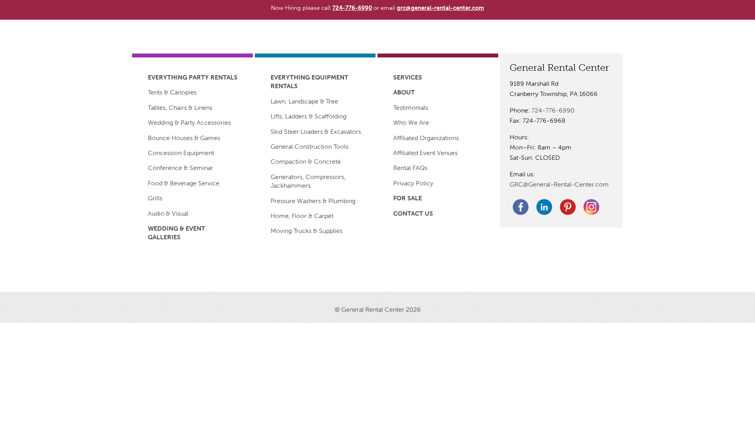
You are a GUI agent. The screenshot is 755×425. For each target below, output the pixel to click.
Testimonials (410, 107)
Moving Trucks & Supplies (307, 231)
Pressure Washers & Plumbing (313, 201)
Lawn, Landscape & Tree (304, 101)
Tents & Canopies (172, 92)
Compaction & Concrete (306, 161)
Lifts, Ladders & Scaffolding (308, 116)
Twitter (591, 207)
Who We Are (411, 122)
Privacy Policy (413, 183)
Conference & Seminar (180, 168)
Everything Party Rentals (193, 77)
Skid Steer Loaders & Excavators (316, 131)
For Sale (407, 198)
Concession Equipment (181, 153)
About (404, 92)
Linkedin (544, 207)
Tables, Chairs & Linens (180, 107)
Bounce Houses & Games (184, 138)
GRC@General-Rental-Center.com (559, 184)
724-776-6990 (553, 110)
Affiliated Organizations (426, 138)
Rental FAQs (410, 168)
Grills (155, 198)
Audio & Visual (168, 213)
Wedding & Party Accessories (189, 122)
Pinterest (568, 207)
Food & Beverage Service (183, 183)
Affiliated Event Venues (425, 153)
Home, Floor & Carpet (302, 216)
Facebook (520, 207)
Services (407, 77)
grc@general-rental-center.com (440, 7)
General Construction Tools (309, 146)
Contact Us (413, 213)
